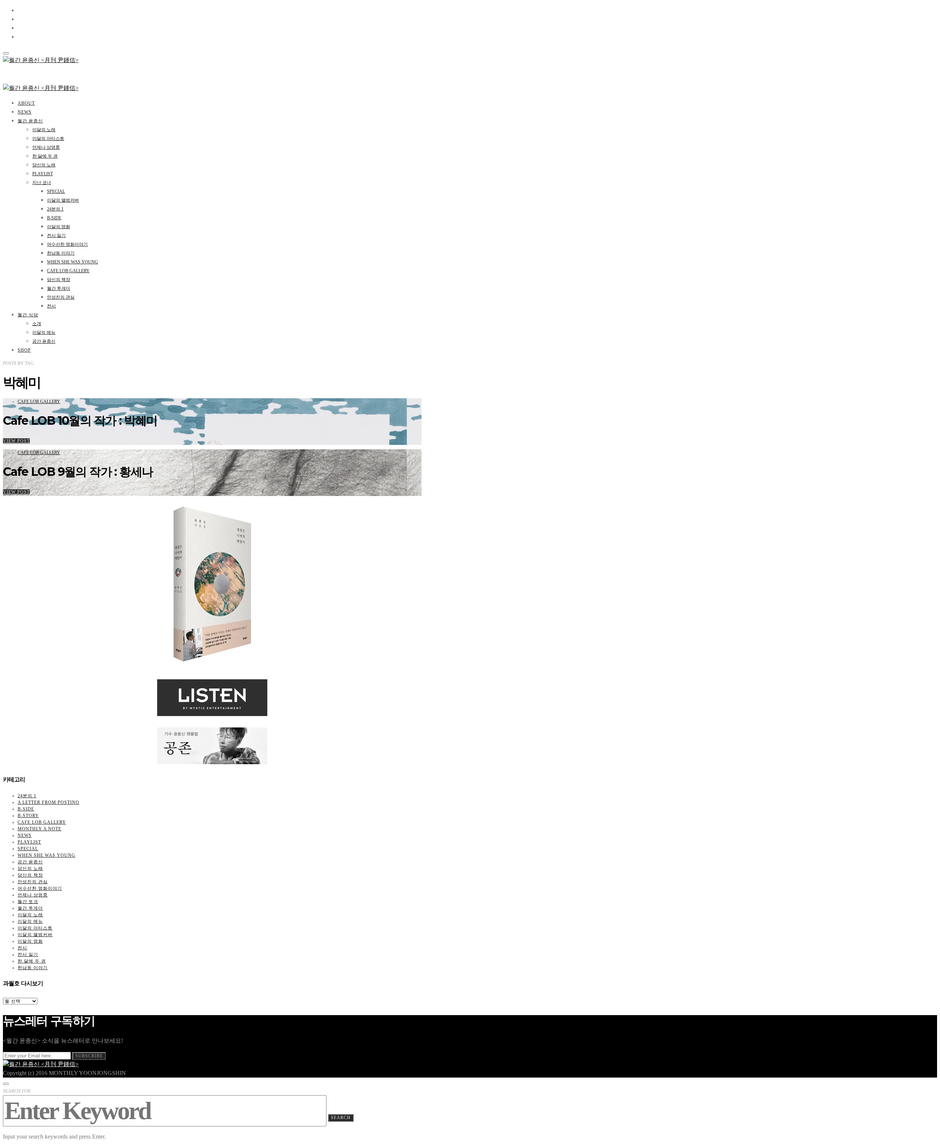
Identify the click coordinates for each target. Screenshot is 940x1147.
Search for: (17, 1091)
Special (56, 191)
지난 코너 (41, 182)
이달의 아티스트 (48, 138)
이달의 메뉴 (43, 332)
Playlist (42, 173)
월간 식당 (28, 314)
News (25, 112)
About (26, 103)
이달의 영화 (58, 226)
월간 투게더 (58, 288)
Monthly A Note (39, 828)
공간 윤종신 (43, 341)
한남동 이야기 (61, 253)
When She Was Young (72, 262)
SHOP (24, 350)
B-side (54, 217)
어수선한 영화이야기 (67, 244)
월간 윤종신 (30, 120)
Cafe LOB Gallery (68, 270)
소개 (36, 323)
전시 (51, 306)
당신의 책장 (58, 279)
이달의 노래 (43, 129)
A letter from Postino (48, 802)
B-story (28, 815)
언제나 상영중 (46, 147)
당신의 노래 (43, 165)
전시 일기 (56, 235)
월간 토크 (28, 901)
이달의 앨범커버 (63, 200)
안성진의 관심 (61, 297)
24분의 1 (55, 209)
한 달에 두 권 (45, 156)
